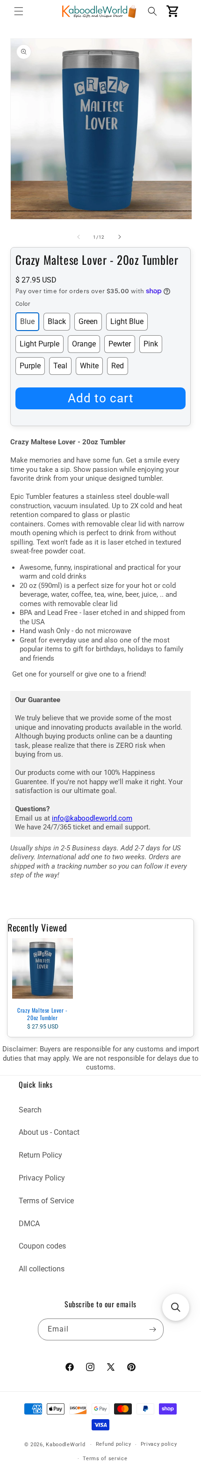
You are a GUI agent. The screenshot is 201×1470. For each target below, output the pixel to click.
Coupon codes (42, 1246)
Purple (30, 365)
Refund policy (113, 1444)
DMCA (29, 1223)
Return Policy (40, 1155)
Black (57, 321)
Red (117, 365)
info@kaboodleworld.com (92, 818)
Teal (60, 365)
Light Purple (39, 343)
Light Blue (127, 321)
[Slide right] (119, 237)
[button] (18, 11)
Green (88, 321)
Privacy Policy (42, 1177)
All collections (42, 1268)
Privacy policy (159, 1444)
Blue (27, 321)
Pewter (119, 343)
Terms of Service (46, 1200)
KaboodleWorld (65, 1445)
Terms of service (105, 1459)
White (89, 365)
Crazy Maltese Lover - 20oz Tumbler (42, 1013)
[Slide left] (78, 237)
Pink (151, 343)
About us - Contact (49, 1132)
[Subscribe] (153, 1329)
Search (30, 1109)
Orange (84, 343)
